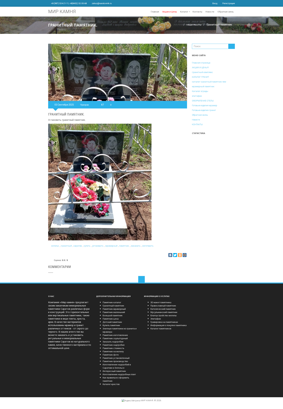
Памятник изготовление (115, 335)
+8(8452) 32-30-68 (78, 3)
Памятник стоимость (113, 348)
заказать (136, 246)
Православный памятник (163, 305)
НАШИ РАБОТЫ (194, 25)
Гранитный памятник (113, 305)
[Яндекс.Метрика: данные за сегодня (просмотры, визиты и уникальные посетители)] (131, 400)
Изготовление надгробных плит (119, 374)
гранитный (66, 246)
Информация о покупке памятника (169, 325)
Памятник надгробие (114, 344)
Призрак (84, 105)
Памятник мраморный (114, 308)
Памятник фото (111, 354)
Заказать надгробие (113, 341)
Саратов (78, 246)
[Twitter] (175, 255)
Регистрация (228, 3)
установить (98, 246)
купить (87, 246)
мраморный (111, 246)
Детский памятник (112, 321)
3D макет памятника (161, 302)
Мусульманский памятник (164, 312)
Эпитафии (156, 318)
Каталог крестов (111, 384)
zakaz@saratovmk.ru (102, 3)
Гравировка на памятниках (164, 321)
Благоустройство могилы (164, 315)
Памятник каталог (112, 302)
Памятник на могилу (113, 351)
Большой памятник (113, 315)
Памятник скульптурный (115, 338)
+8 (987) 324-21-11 (60, 3)
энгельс (55, 246)
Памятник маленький (114, 312)
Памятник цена (111, 318)
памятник (124, 246)
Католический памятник (163, 308)
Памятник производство (115, 361)
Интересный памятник (114, 371)
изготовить (147, 246)
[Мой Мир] (185, 255)
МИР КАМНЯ (62, 11)
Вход (214, 3)
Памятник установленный (116, 357)
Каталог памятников (161, 328)
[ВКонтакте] (170, 255)
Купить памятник (111, 325)
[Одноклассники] (180, 255)
